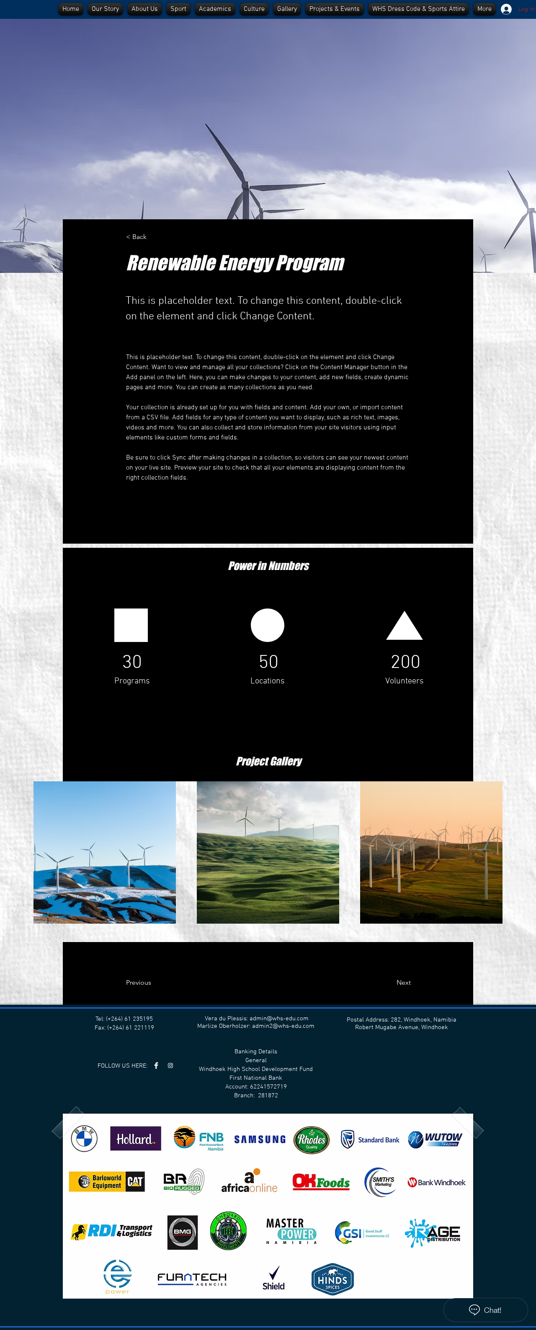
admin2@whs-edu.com (283, 1026)
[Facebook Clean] (156, 1065)
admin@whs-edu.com (279, 1018)
